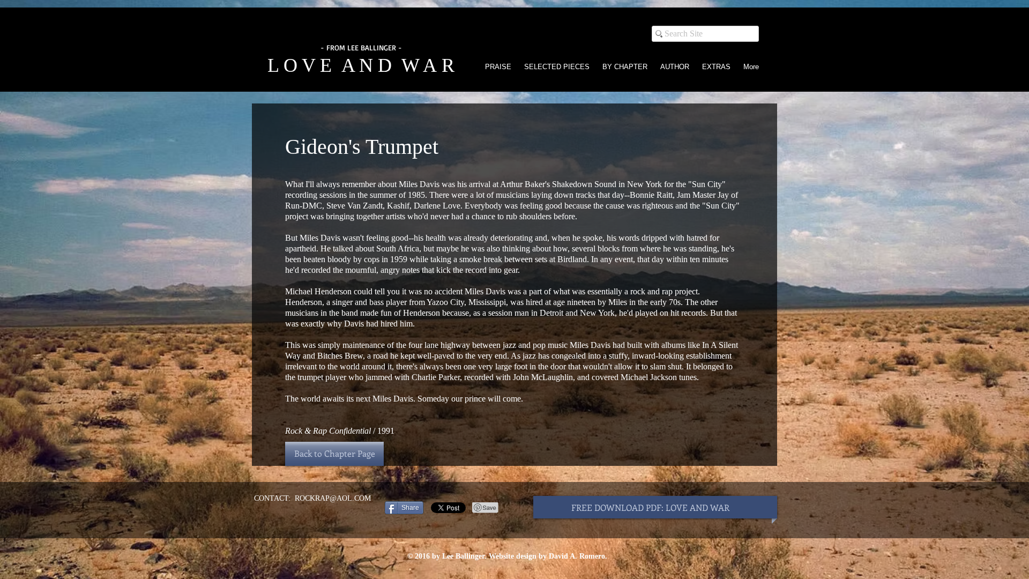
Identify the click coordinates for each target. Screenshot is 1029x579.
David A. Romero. (578, 556)
